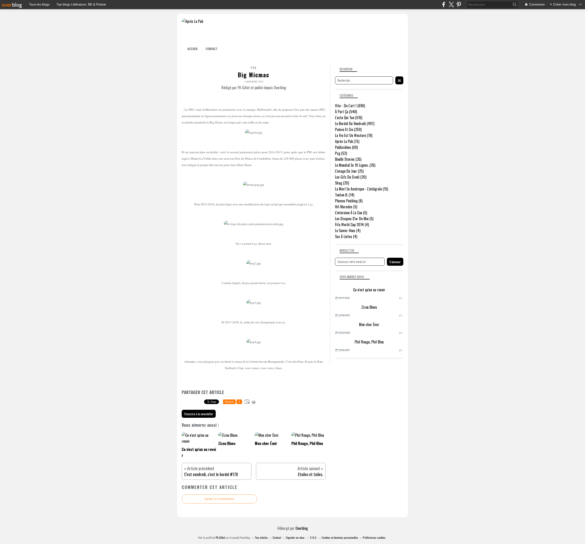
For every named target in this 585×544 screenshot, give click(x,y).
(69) (346, 147)
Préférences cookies (374, 537)
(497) (354, 123)
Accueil (192, 48)
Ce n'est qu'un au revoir (369, 289)
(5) (346, 206)
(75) (347, 141)
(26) (355, 165)
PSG (254, 68)
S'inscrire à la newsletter (198, 414)
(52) (341, 153)
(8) (348, 201)
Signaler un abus (295, 537)
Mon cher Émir (369, 324)
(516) (348, 117)
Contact (211, 48)
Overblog (301, 528)
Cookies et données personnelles (340, 537)
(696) (350, 105)
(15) (361, 189)
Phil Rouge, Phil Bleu (369, 342)
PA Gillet (220, 537)
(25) (349, 171)
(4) (352, 224)
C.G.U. (313, 537)
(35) (348, 159)
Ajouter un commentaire (219, 499)
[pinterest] (459, 4)
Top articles (261, 537)
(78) (353, 135)
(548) (346, 111)
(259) (348, 129)
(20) (350, 177)
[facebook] (444, 4)
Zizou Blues (369, 307)
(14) (344, 195)
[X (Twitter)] (451, 4)
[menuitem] (192, 48)
